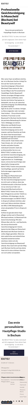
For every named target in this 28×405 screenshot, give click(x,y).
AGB (21, 379)
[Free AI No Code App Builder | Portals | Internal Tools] (6, 402)
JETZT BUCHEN (13, 51)
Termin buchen (12, 383)
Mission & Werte (22, 390)
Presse (22, 394)
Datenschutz (23, 382)
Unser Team (23, 396)
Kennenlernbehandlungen (17, 379)
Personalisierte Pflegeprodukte (5, 380)
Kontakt (22, 387)
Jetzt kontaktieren (14, 352)
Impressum (23, 384)
